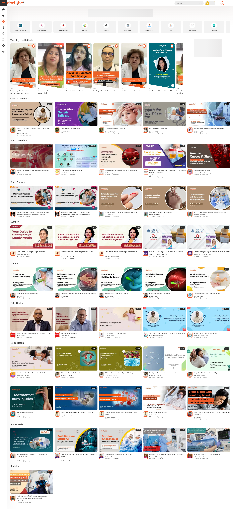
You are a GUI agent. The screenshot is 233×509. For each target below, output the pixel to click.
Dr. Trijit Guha (197, 417)
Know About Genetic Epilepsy (70, 128)
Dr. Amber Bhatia (153, 131)
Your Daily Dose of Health (23, 254)
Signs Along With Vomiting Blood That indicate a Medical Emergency (212, 413)
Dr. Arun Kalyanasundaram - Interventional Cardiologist (31, 214)
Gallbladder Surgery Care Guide (159, 293)
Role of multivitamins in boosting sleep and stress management (77, 253)
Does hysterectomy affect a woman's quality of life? (50, 92)
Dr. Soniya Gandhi (21, 459)
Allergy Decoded (21, 335)
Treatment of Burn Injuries (25, 412)
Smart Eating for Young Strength (115, 333)
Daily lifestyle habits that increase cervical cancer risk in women (21, 92)
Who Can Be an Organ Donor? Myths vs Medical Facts (167, 333)
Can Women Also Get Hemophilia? (160, 212)
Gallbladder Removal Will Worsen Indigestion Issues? (78, 293)
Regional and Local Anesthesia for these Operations (166, 454)
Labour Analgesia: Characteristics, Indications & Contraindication (32, 455)
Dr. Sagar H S (20, 500)
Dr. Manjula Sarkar (66, 459)
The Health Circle (198, 296)
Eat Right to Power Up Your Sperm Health (162, 373)
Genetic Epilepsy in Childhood (115, 128)
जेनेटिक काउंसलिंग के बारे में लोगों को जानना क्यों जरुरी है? (209, 128)
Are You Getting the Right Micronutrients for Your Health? (212, 252)
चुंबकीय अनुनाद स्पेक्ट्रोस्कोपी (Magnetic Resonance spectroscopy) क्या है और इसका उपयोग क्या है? (32, 497)
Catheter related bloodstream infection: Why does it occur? (121, 413)
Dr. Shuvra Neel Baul (110, 214)
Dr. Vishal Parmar (109, 335)
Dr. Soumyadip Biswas (22, 133)
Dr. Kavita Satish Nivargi (155, 457)
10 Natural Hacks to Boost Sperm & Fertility (119, 373)
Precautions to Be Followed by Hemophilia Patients (121, 170)
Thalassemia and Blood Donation (71, 170)
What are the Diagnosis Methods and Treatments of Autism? (33, 129)
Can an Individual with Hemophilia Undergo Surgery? (211, 212)
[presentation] (3, 3)
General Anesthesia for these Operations (207, 454)
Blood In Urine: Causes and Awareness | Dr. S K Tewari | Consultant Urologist (167, 171)
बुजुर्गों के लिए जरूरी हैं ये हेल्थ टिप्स (158, 128)
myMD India (152, 175)
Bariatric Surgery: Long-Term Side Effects (207, 293)
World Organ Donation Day (156, 335)
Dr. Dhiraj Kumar (21, 173)
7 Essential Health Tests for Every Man (73, 373)
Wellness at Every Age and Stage (158, 254)
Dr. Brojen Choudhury (66, 415)
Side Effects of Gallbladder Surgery (116, 293)
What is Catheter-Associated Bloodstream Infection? (33, 170)
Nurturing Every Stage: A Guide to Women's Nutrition (166, 252)
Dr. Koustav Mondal (22, 415)
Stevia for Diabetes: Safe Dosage (76, 91)
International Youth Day (23, 375)
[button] (210, 3)
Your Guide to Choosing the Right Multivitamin (31, 252)
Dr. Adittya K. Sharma (66, 375)
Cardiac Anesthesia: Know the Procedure (118, 454)
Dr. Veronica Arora (65, 131)
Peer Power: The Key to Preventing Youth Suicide (33, 373)
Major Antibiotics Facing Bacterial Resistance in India (34, 333)
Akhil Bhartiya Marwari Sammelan (70, 173)
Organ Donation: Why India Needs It (205, 333)
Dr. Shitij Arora (20, 296)
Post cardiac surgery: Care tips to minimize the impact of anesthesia (79, 455)
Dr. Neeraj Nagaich (110, 173)
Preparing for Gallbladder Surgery (27, 293)
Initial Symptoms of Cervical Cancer (132, 91)
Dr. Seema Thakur (198, 131)
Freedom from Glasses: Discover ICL (161, 91)
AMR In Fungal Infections (69, 333)
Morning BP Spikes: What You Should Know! (75, 212)
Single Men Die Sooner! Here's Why (205, 373)
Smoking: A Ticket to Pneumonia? (104, 91)
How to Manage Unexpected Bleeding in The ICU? (77, 412)
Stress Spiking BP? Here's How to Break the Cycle (33, 212)
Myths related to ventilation (158, 412)
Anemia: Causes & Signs (202, 170)
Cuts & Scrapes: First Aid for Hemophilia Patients (121, 212)
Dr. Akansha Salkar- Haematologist (203, 173)
